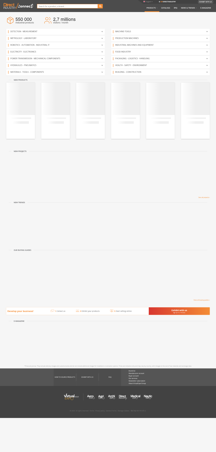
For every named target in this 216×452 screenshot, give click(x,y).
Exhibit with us (87, 377)
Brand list (132, 371)
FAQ (109, 377)
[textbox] (67, 6)
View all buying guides (201, 300)
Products (151, 8)
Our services (133, 378)
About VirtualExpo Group (137, 383)
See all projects (203, 197)
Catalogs (165, 8)
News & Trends (188, 8)
